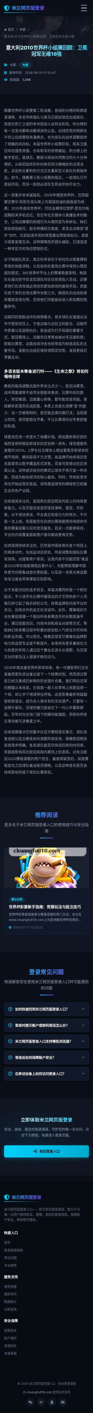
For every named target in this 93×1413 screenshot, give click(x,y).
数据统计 (10, 1301)
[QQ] (52, 1402)
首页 (10, 29)
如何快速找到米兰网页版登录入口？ (42, 1009)
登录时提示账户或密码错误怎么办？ (42, 1025)
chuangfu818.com (39, 1392)
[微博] (41, 1402)
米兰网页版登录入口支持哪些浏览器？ (44, 1041)
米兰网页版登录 (28, 8)
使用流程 (10, 1286)
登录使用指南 (13, 1250)
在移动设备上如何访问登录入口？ (40, 1074)
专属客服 (10, 1353)
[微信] (30, 1402)
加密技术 (10, 1330)
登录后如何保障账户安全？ (35, 1057)
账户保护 (10, 1338)
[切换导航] (84, 8)
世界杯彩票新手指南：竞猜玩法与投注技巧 (45, 907)
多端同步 (10, 1346)
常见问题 (10, 1258)
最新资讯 (10, 1294)
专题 (22, 29)
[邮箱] (63, 1402)
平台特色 (10, 1265)
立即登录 (10, 1309)
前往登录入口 (50, 1151)
